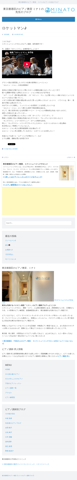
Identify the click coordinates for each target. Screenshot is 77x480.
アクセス (8, 393)
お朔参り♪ (70, 157)
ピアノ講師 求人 (64, 356)
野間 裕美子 (9, 451)
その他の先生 (8, 149)
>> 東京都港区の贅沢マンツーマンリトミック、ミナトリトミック (25, 464)
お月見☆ (6, 157)
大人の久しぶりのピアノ (14, 379)
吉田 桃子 (8, 428)
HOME (7, 369)
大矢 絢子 (8, 432)
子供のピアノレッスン (13, 383)
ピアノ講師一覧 (10, 388)
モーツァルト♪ (10, 259)
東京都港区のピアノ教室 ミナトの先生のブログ (23, 10)
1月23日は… (9, 254)
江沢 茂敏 (8, 437)
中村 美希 (8, 418)
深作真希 (6, 34)
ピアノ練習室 (10, 397)
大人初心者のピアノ (12, 374)
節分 (6, 245)
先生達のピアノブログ (13, 423)
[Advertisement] (38, 201)
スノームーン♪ (10, 240)
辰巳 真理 (8, 446)
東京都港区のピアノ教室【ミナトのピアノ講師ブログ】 (18, 475)
